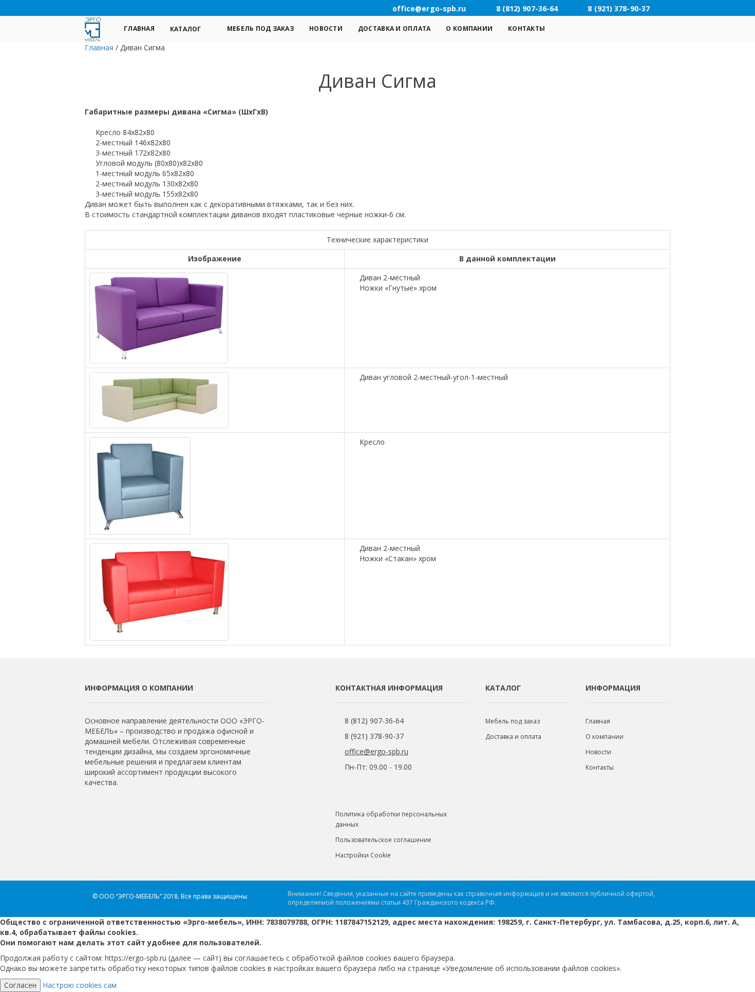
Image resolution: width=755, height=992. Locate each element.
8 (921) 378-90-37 (374, 736)
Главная (139, 28)
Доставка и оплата (394, 28)
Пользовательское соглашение (383, 839)
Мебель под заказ (260, 28)
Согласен (20, 985)
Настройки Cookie (363, 855)
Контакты (526, 28)
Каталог (185, 29)
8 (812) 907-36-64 (374, 721)
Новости (326, 28)
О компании (469, 28)
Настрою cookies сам (80, 985)
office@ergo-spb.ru (376, 751)
